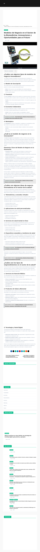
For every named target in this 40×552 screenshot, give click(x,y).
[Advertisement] (20, 17)
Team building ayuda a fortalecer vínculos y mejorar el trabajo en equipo (23, 457)
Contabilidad (6, 392)
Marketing (6, 433)
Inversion (5, 400)
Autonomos (6, 390)
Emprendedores (6, 397)
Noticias (5, 405)
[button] (35, 429)
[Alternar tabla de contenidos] (15, 71)
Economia (5, 395)
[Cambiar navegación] (4, 3)
